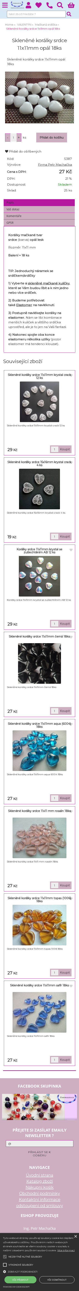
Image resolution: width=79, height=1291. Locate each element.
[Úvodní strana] (17, 5)
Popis (10, 202)
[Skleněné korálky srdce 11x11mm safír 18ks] (40, 1012)
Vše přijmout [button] (20, 1279)
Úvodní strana (39, 1175)
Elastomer (24, 305)
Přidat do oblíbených (24, 151)
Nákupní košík (40, 1187)
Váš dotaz (12, 209)
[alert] (39, 1262)
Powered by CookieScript (16, 1287)
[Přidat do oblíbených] (71, 375)
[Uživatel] (40, 6)
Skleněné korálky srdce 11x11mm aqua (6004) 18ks (39, 725)
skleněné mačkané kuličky (48, 283)
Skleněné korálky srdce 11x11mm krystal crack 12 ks (39, 376)
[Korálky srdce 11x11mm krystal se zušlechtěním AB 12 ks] (39, 576)
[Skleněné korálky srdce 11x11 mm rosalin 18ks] (40, 838)
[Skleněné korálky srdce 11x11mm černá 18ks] (39, 663)
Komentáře (13, 216)
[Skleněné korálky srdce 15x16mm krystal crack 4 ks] (39, 489)
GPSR (10, 223)
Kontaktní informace (39, 1199)
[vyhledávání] (62, 6)
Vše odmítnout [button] (56, 1279)
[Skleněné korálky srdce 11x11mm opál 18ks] (39, 97)
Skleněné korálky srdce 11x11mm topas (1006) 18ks (39, 899)
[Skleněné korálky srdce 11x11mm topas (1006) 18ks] (40, 925)
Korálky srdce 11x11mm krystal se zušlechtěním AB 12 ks (39, 550)
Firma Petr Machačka (55, 165)
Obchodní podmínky (39, 1193)
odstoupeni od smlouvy (39, 1205)
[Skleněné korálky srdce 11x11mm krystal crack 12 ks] (39, 402)
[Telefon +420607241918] (51, 9)
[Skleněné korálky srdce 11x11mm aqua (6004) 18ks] (40, 750)
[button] (39, 1271)
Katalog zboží (39, 1181)
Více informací (66, 1250)
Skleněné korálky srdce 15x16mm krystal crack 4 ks (39, 463)
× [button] (75, 1236)
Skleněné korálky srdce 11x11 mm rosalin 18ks (39, 811)
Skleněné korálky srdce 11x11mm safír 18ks (39, 985)
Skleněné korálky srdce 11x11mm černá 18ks (39, 636)
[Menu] (5, 5)
